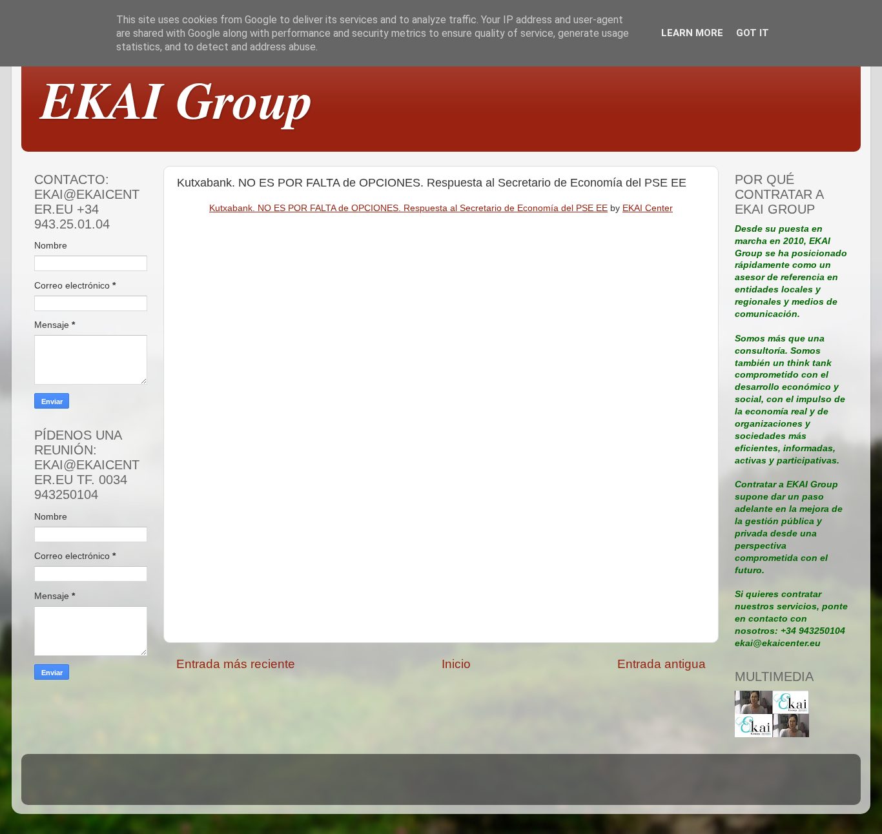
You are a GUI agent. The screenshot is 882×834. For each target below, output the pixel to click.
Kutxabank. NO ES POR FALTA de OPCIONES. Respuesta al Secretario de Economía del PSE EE (408, 208)
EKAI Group (177, 99)
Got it (752, 33)
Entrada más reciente (235, 664)
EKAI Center (647, 208)
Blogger (530, 785)
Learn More (692, 33)
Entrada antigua (661, 664)
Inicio (456, 664)
